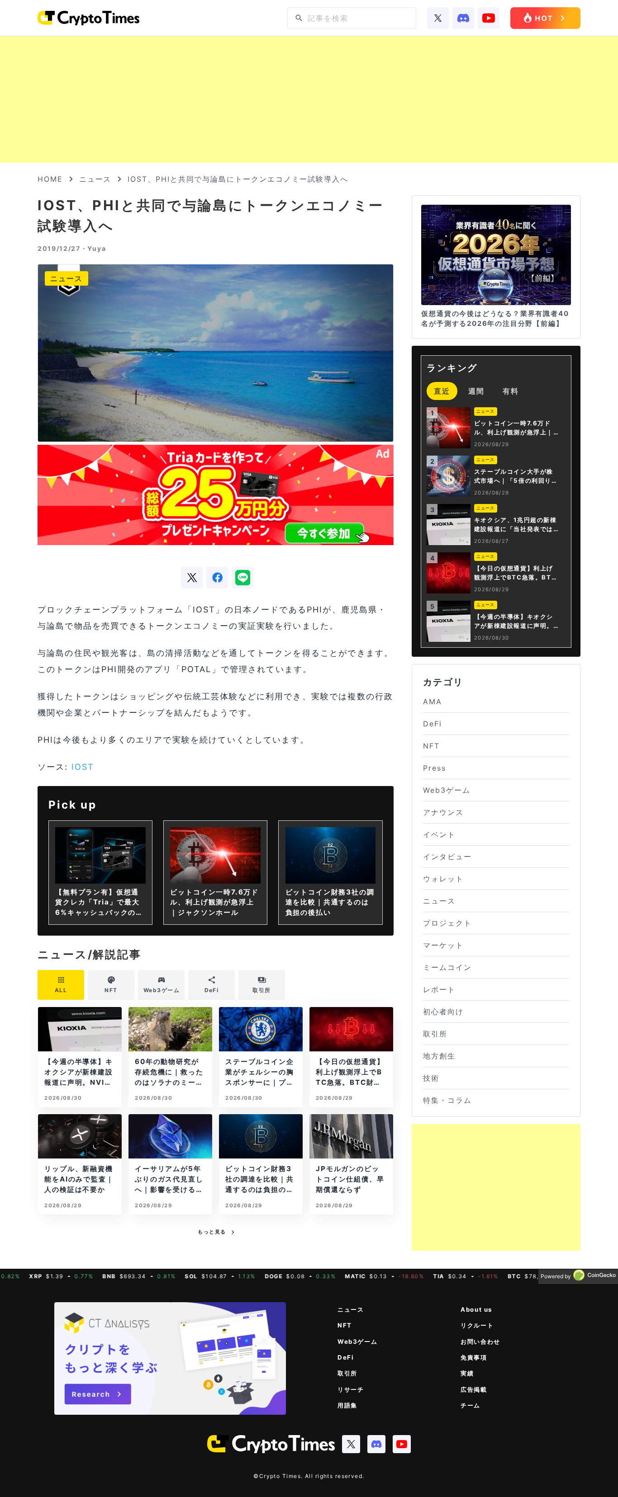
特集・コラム (447, 1100)
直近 (442, 390)
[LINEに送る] (242, 577)
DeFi (432, 723)
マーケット (443, 945)
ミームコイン (447, 967)
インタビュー (447, 856)
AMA (432, 701)
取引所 (435, 1033)
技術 (431, 1078)
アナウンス (443, 812)
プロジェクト (447, 922)
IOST (83, 767)
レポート (439, 989)
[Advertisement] (309, 99)
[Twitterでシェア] (192, 577)
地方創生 (439, 1055)
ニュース (95, 179)
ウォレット (443, 878)
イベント (439, 834)
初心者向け (443, 1011)
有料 (511, 390)
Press (434, 767)
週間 (476, 390)
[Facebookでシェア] (217, 577)
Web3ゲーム (446, 790)
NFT (431, 745)
